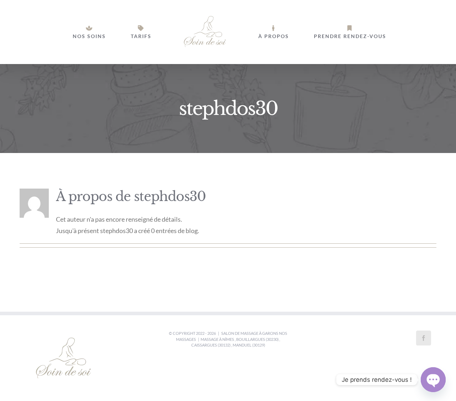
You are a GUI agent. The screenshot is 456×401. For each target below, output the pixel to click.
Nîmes (228, 339)
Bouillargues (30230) (257, 339)
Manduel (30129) (249, 345)
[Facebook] (423, 338)
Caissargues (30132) (210, 345)
